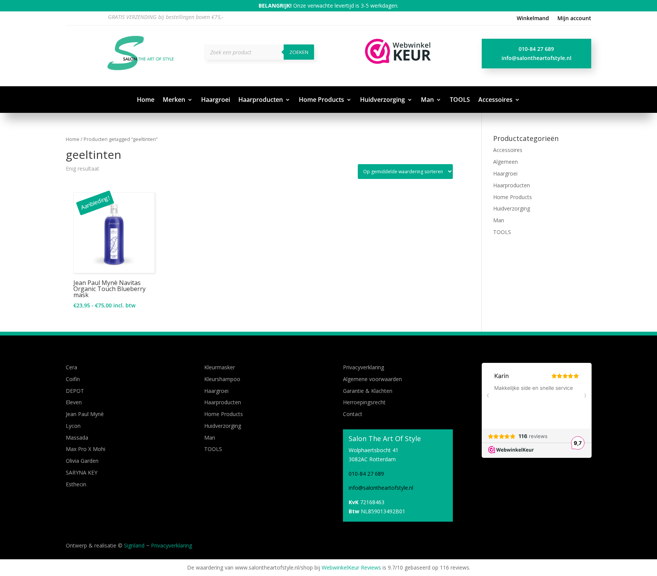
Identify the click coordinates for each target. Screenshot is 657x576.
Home (145, 100)
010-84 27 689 (536, 48)
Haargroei (215, 100)
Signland (134, 545)
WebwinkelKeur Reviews (351, 567)
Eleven (74, 402)
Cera (71, 367)
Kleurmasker (219, 367)
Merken (174, 100)
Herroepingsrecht (364, 402)
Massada (77, 437)
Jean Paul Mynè (85, 414)
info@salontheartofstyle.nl (536, 58)
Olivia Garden (82, 460)
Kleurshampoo (222, 379)
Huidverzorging (382, 100)
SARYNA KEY (81, 472)
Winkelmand (533, 19)
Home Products (321, 100)
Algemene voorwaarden (372, 379)
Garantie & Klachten (367, 390)
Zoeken (298, 52)
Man (427, 100)
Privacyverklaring (363, 367)
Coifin (73, 379)
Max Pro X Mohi (85, 449)
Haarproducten (260, 100)
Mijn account (574, 19)
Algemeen (505, 161)
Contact (352, 414)
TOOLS (460, 100)
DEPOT (75, 390)
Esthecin (76, 484)
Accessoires (495, 100)
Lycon (73, 425)
